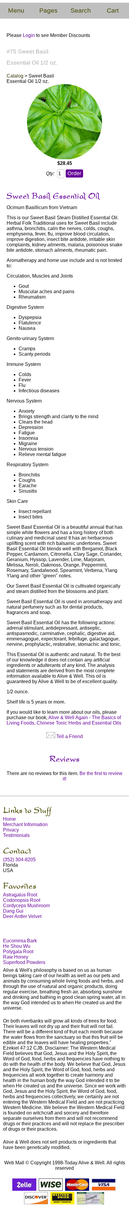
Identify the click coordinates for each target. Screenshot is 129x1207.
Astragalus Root (20, 894)
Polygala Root (18, 951)
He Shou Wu (16, 946)
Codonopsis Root (21, 900)
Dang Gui (13, 911)
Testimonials (16, 835)
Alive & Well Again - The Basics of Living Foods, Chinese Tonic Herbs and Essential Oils (64, 720)
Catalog (15, 75)
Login (29, 35)
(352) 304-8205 (19, 859)
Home (9, 819)
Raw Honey (15, 956)
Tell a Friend (69, 736)
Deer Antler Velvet (22, 916)
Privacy (11, 829)
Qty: (50, 173)
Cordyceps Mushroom (26, 905)
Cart (113, 10)
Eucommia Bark (20, 940)
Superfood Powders (24, 962)
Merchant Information (25, 824)
